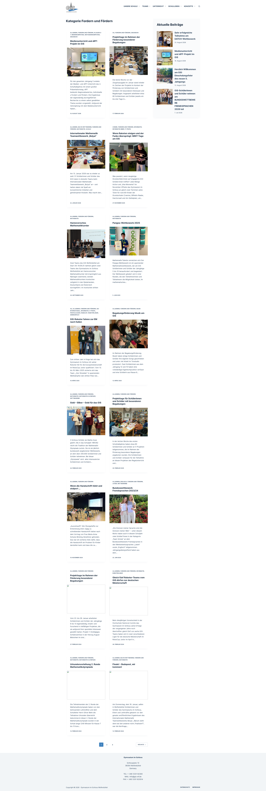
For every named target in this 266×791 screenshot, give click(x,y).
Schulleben (173, 6)
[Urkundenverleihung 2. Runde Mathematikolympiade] (86, 685)
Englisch (123, 481)
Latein (115, 483)
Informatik (138, 127)
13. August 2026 (180, 85)
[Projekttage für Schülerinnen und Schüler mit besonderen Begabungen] (128, 422)
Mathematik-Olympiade (87, 396)
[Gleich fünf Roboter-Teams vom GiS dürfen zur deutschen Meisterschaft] (128, 601)
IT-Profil (128, 129)
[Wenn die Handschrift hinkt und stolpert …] (86, 506)
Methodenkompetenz (92, 34)
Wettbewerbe (75, 398)
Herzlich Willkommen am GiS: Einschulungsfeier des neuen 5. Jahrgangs (185, 75)
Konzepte (188, 6)
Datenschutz (185, 787)
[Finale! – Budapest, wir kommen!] (128, 685)
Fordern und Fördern (85, 32)
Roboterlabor (93, 313)
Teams (145, 6)
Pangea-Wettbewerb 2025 (126, 223)
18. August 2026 (180, 61)
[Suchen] (199, 6)
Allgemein (73, 32)
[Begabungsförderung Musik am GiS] (128, 334)
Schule (88, 129)
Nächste (141, 744)
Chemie (115, 127)
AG (113, 32)
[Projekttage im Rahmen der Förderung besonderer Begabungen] (128, 60)
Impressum (196, 787)
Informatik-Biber (118, 129)
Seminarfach (74, 315)
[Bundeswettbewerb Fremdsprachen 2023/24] (128, 509)
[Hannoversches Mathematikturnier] (86, 243)
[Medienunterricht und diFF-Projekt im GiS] (86, 62)
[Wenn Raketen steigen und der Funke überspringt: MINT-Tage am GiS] (128, 157)
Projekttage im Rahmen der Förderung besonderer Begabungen (126, 40)
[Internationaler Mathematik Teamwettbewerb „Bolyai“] (86, 154)
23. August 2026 (180, 42)
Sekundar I (74, 37)
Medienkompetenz (78, 34)
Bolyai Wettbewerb (85, 127)
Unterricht (158, 6)
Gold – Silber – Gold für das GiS (85, 402)
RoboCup (84, 313)
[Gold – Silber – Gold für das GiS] (86, 421)
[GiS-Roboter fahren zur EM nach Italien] (86, 340)
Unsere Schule (131, 6)
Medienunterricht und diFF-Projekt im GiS (184, 54)
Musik (138, 308)
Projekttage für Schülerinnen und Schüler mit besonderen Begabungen (127, 401)
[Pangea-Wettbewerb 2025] (128, 241)
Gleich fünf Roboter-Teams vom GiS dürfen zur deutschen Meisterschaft (129, 580)
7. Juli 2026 (178, 113)
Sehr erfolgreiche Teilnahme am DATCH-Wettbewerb (185, 35)
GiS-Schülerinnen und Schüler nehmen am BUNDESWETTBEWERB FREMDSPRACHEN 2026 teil (185, 99)
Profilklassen (75, 313)
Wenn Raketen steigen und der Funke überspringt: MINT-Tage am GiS (128, 136)
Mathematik (81, 129)
